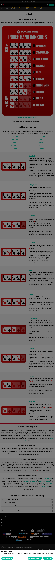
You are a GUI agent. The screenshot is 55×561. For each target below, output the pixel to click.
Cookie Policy (9, 554)
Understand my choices (7, 558)
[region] (27, 555)
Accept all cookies (48, 558)
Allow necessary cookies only (34, 558)
